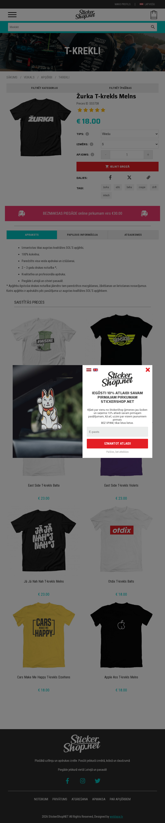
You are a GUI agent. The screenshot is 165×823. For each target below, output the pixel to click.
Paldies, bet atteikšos (117, 452)
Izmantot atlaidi (117, 443)
